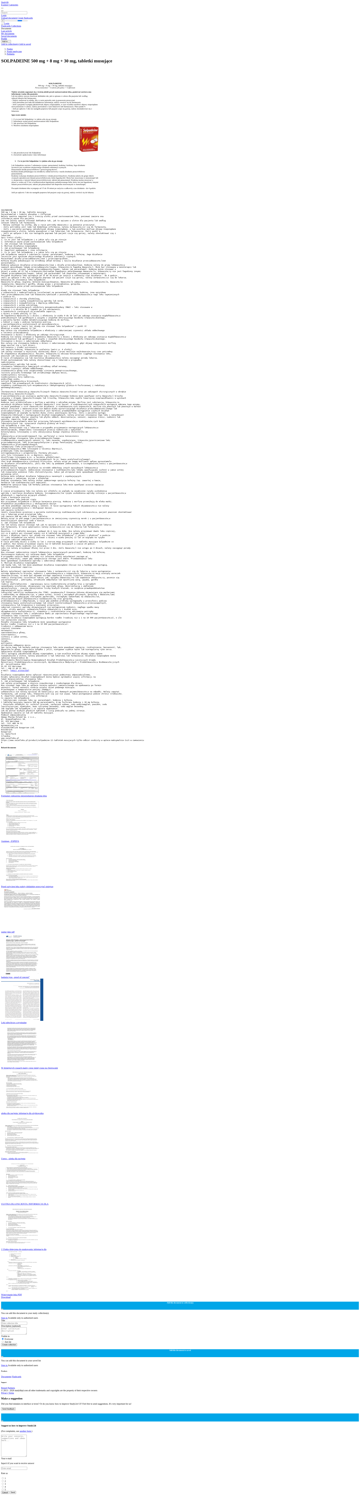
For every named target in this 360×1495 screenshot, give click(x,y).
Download (6, 1297)
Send (13, 1492)
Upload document (9, 18)
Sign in (4, 1318)
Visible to (5, 1336)
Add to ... (6, 41)
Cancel (5, 1492)
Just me (8, 1342)
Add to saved (25, 44)
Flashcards (6, 26)
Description (11, 1326)
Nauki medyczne (14, 51)
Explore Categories (9, 5)
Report (4, 1388)
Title (3, 1320)
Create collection (9, 1345)
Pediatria (10, 54)
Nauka (10, 49)
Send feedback (8, 1409)
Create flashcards (25, 18)
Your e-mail (6, 1458)
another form (26, 1431)
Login (3, 15)
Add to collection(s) (10, 44)
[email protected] (19, 670)
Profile (4, 38)
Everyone (9, 1339)
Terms (11, 1393)
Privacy (4, 1393)
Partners (11, 1388)
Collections (16, 26)
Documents (6, 1376)
